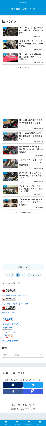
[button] (41, 354)
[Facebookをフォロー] (13, 391)
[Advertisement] (23, 92)
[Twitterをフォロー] (33, 385)
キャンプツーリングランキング (14, 304)
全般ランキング (8, 313)
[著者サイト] (13, 385)
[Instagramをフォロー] (33, 391)
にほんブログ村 (9, 324)
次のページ (23, 267)
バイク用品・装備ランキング (13, 295)
